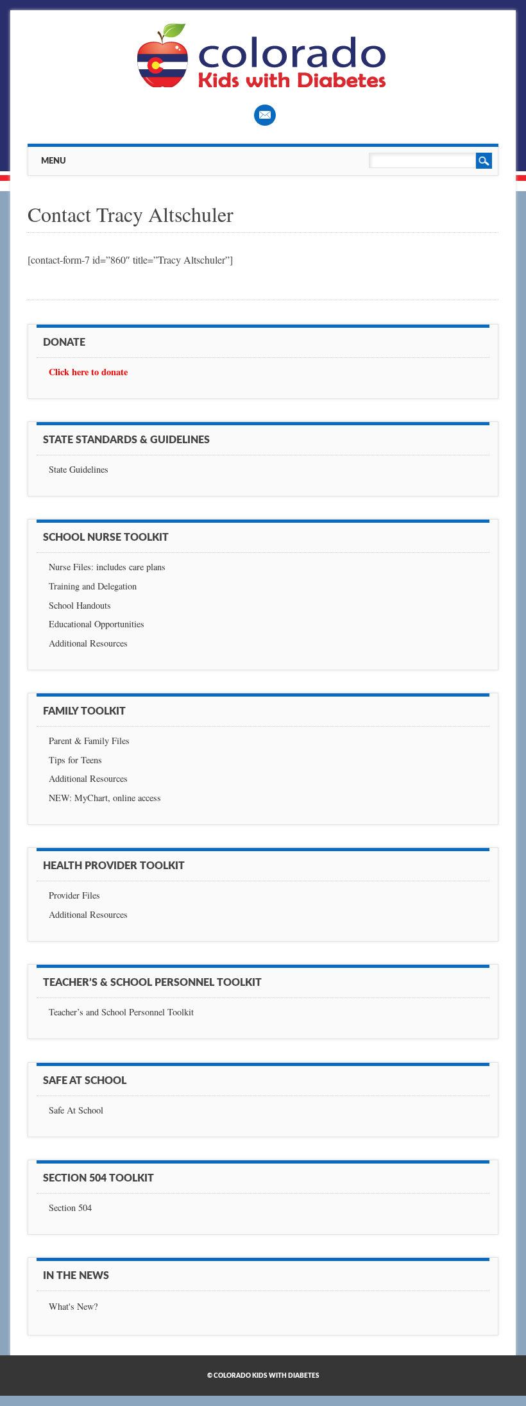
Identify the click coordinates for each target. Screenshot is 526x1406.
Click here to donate (88, 371)
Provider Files (74, 895)
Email (265, 115)
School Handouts (80, 605)
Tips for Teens (75, 760)
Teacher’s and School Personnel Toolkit (121, 1012)
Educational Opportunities (96, 624)
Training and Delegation (93, 586)
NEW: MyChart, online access (105, 798)
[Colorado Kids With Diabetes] (263, 84)
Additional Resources (88, 643)
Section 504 (70, 1207)
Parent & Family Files (89, 740)
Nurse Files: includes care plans (107, 567)
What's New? (73, 1306)
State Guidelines (78, 469)
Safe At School (76, 1110)
